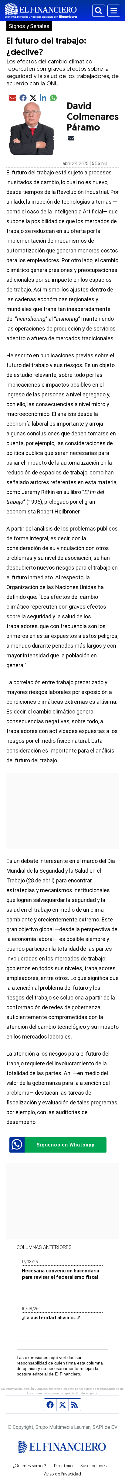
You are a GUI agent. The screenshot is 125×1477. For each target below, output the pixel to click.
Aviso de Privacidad (62, 1474)
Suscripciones (93, 1466)
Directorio (63, 1466)
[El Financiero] (41, 10)
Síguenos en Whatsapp (65, 1145)
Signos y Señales (29, 26)
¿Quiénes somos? (29, 1466)
